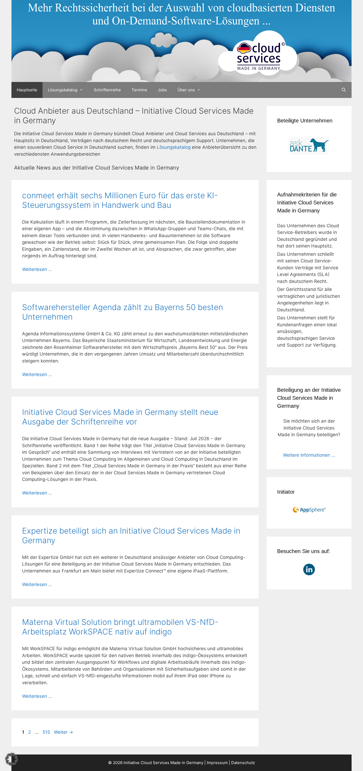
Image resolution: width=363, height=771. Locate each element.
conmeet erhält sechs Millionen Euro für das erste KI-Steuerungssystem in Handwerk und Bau (120, 200)
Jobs (162, 89)
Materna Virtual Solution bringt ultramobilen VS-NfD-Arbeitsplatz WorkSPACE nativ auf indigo (120, 626)
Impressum (217, 762)
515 (46, 732)
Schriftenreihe (107, 89)
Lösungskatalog (62, 89)
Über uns (186, 89)
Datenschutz (243, 762)
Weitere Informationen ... (309, 455)
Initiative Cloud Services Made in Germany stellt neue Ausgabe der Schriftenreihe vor (120, 416)
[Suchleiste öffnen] (344, 90)
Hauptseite (27, 89)
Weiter (63, 732)
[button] (11, 759)
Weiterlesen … (37, 269)
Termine (139, 89)
